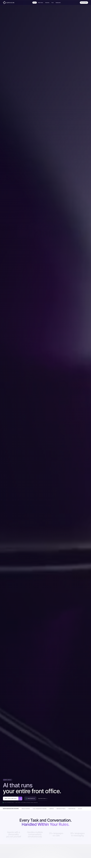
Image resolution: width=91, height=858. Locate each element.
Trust (52, 2)
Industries (47, 2)
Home (34, 2)
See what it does (42, 798)
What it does (40, 2)
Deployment (58, 2)
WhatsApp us (31, 798)
